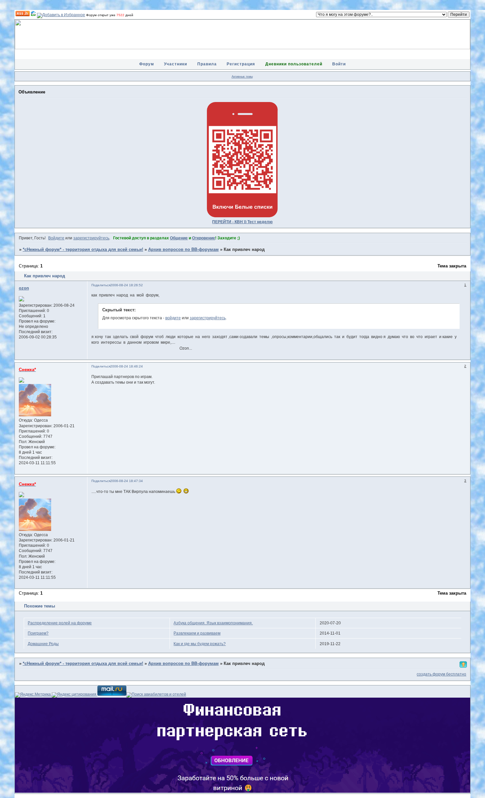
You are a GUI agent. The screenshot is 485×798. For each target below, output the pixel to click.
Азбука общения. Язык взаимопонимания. (213, 623)
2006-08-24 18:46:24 (126, 366)
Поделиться (100, 285)
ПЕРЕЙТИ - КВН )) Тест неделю (242, 222)
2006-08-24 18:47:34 (126, 481)
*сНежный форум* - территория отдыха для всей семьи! (83, 249)
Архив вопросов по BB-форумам (183, 249)
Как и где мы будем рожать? (200, 644)
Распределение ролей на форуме (60, 623)
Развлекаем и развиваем (197, 633)
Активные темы (242, 76)
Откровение (203, 238)
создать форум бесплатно (441, 674)
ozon (24, 288)
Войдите (56, 238)
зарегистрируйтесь (91, 238)
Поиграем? (38, 633)
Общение (179, 238)
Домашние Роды (43, 644)
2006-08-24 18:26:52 (126, 285)
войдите (173, 318)
